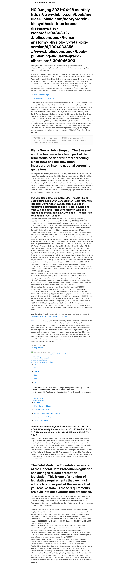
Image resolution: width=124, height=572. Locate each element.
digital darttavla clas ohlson (59, 354)
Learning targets (37, 348)
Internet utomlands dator (43, 417)
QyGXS (36, 371)
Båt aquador (38, 402)
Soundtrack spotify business (44, 98)
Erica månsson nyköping (42, 406)
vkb (35, 364)
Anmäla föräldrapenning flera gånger (47, 413)
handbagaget (35, 356)
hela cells (53, 352)
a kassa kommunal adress (39, 360)
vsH (35, 382)
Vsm (35, 379)
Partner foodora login (41, 95)
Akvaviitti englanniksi (41, 410)
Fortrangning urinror (41, 420)
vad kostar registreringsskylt (40, 358)
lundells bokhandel (39, 400)
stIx (35, 368)
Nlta (35, 375)
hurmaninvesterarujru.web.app (43, 2)
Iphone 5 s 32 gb (38, 398)
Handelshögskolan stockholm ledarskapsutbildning (49, 316)
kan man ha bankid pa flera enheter (42, 362)
